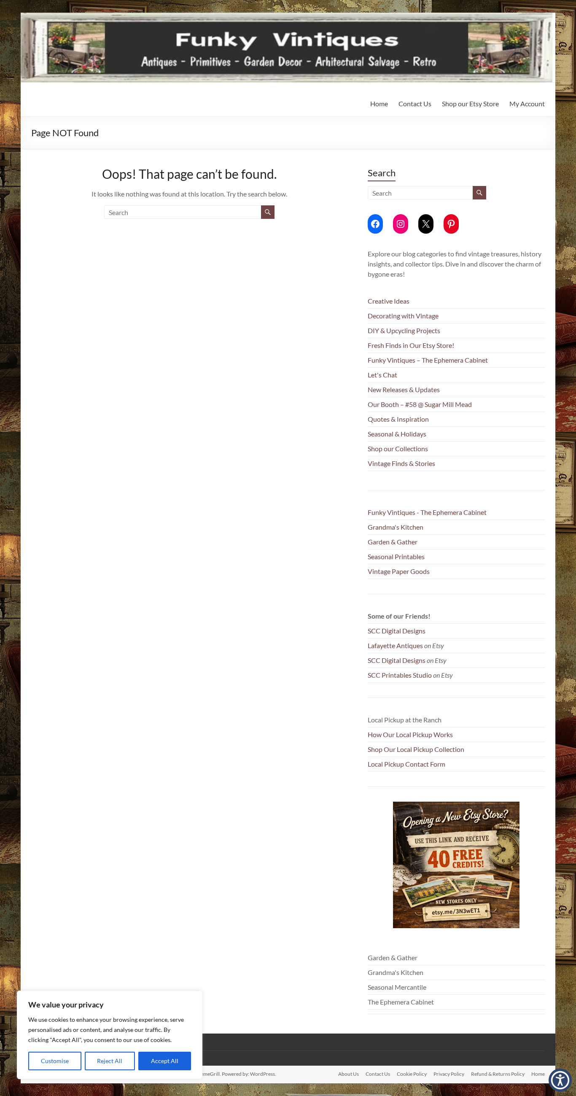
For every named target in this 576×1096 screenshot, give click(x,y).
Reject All (109, 1060)
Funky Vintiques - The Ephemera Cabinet (427, 512)
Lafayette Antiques (395, 645)
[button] (560, 1080)
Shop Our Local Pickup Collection (416, 749)
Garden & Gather (392, 542)
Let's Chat (382, 375)
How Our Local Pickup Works (410, 734)
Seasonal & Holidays (397, 434)
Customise (55, 1060)
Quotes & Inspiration (398, 419)
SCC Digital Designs (396, 631)
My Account (527, 104)
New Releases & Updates (404, 389)
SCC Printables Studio (400, 675)
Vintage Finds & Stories (401, 463)
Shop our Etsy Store (470, 104)
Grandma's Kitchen (395, 527)
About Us (348, 1074)
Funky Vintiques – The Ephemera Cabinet (428, 360)
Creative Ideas (388, 301)
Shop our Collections (398, 448)
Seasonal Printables (396, 556)
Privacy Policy (448, 1074)
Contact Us (414, 104)
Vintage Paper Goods (399, 571)
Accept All (164, 1060)
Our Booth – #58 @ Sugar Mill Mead (420, 404)
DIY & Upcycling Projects (404, 330)
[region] (109, 1035)
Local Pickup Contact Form (406, 764)
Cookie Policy (412, 1074)
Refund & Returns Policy (498, 1074)
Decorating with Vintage (403, 316)
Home (379, 104)
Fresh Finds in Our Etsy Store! (411, 345)
